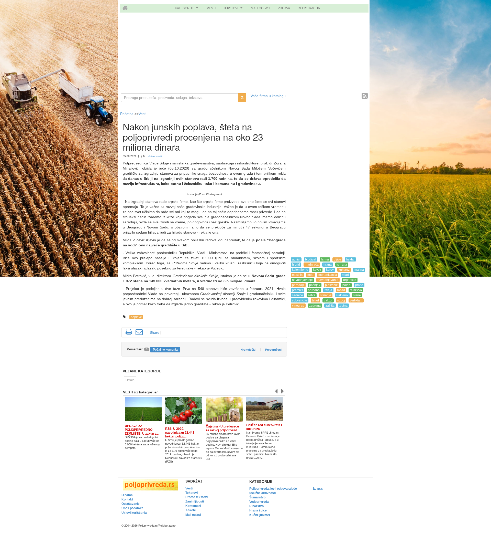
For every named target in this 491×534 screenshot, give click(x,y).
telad (315, 300)
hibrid (296, 264)
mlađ (345, 275)
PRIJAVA (284, 8)
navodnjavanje (302, 280)
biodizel (310, 259)
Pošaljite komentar (166, 349)
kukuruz (344, 269)
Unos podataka (132, 508)
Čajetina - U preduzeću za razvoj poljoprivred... (222, 428)
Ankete (190, 510)
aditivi (296, 259)
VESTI (211, 8)
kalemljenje (300, 269)
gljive (337, 259)
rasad (341, 290)
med (310, 275)
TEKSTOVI (233, 9)
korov (330, 269)
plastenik (331, 285)
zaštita (330, 305)
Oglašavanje (130, 504)
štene (357, 295)
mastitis (297, 275)
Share (154, 332)
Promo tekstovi (196, 497)
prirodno (314, 290)
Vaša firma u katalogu (268, 96)
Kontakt (127, 499)
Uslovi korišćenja (134, 513)
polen (346, 285)
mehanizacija (327, 275)
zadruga (315, 305)
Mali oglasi (193, 515)
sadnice (297, 295)
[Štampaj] (128, 332)
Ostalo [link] (130, 380)
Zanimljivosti (194, 501)
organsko (349, 280)
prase (359, 285)
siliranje (325, 295)
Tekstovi (191, 493)
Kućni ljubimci (259, 515)
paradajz (298, 285)
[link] (149, 484)
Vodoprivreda (259, 502)
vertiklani (356, 300)
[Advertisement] (245, 53)
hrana (327, 264)
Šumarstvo (257, 497)
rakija (328, 290)
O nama (127, 495)
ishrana (342, 264)
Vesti (142, 114)
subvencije (299, 300)
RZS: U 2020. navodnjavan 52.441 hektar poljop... (179, 432)
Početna (127, 114)
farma (325, 259)
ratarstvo (356, 290)
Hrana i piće (258, 510)
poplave (136, 317)
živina (343, 305)
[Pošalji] (139, 332)
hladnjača (312, 264)
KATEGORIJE (187, 9)
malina (359, 269)
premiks (297, 290)
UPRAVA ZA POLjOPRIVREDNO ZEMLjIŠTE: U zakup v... (142, 429)
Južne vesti (155, 156)
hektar (350, 259)
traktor (328, 300)
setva (311, 295)
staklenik (342, 295)
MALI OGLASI (260, 8)
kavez (317, 269)
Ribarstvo (256, 506)
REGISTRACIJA (309, 8)
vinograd (298, 305)
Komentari (193, 506)
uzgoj (341, 300)
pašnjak (314, 285)
